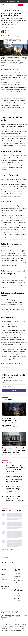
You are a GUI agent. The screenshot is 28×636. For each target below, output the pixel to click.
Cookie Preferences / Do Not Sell (14, 630)
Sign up (20, 5)
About (3, 572)
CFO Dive (16, 593)
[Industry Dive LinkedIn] (2, 562)
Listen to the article (11, 69)
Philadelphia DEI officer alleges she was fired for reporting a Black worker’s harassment (12, 421)
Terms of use (13, 628)
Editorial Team (5, 574)
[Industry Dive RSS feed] (12, 562)
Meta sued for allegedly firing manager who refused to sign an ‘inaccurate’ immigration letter (15, 468)
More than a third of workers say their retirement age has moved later (15, 499)
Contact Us (4, 577)
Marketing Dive (18, 596)
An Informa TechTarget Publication (14, 1)
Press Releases (5, 586)
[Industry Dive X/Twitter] (9, 562)
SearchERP (17, 598)
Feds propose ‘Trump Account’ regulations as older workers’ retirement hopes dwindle (15, 489)
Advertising (17, 573)
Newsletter (4, 579)
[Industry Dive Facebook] (5, 562)
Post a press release (12, 549)
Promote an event (18, 585)
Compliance (11, 367)
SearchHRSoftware (19, 601)
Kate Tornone (8, 30)
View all (4, 549)
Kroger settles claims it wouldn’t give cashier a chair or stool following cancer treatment (14, 479)
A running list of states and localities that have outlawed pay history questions (13, 450)
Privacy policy (4, 628)
